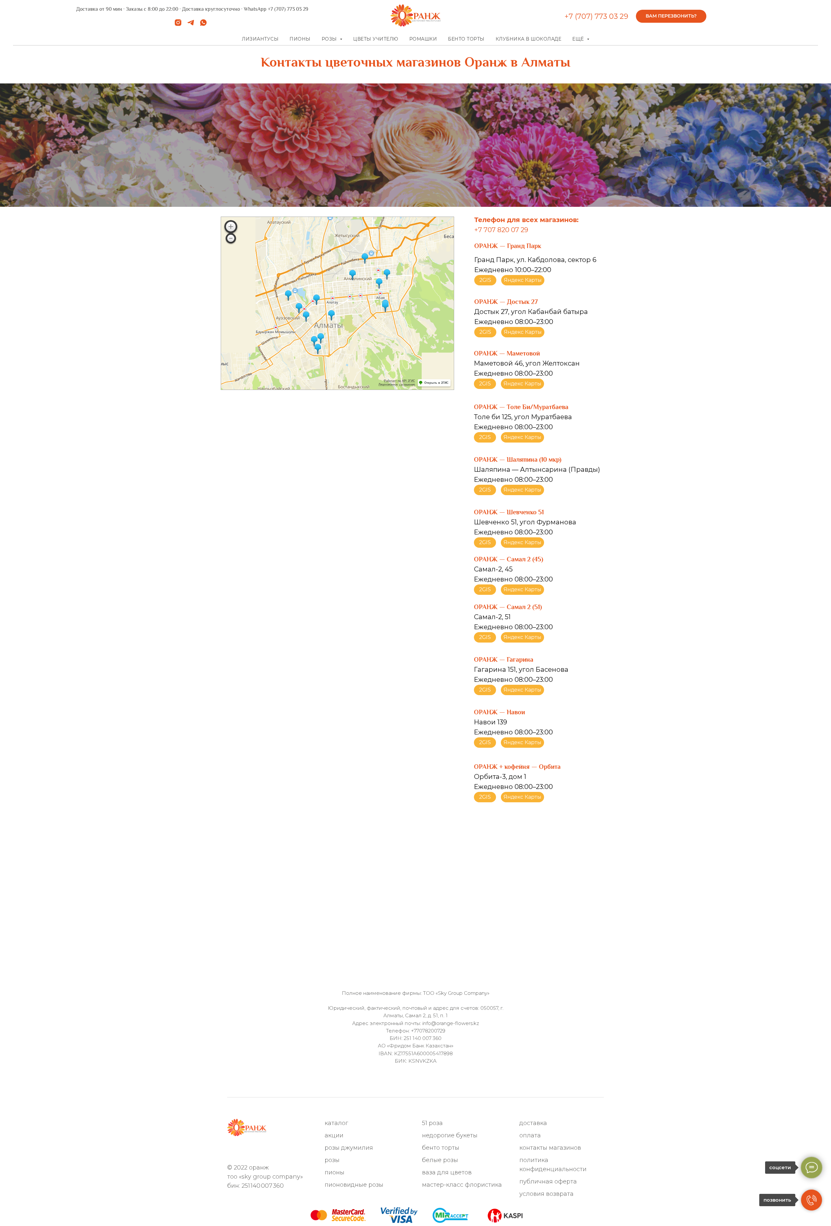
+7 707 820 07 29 (501, 230)
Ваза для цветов (447, 1172)
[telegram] (191, 25)
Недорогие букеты (450, 1135)
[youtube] (295, 1151)
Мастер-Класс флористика (462, 1184)
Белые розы (440, 1160)
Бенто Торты (440, 1147)
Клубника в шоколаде (529, 39)
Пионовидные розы (354, 1184)
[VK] (274, 1151)
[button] (671, 16)
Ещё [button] (578, 39)
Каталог (336, 1123)
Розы (332, 1160)
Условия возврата (546, 1193)
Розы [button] (330, 39)
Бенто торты (466, 39)
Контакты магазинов (550, 1147)
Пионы (300, 39)
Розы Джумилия (349, 1147)
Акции (334, 1135)
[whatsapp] (203, 25)
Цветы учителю (375, 39)
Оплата (530, 1135)
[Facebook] (263, 1151)
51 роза (432, 1123)
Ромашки (423, 39)
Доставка (533, 1123)
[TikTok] (285, 1151)
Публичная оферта (548, 1181)
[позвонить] (811, 1200)
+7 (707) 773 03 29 (596, 16)
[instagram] (178, 25)
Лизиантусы (260, 39)
